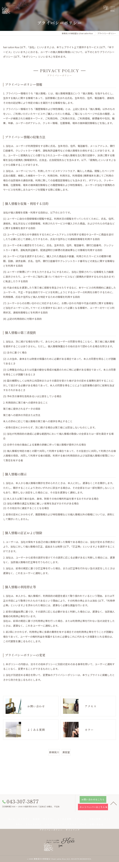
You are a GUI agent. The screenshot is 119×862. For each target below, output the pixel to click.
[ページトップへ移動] (113, 803)
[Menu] (112, 7)
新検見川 (54, 752)
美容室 (66, 752)
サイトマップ (73, 829)
